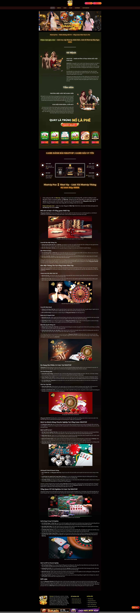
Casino (64, 7)
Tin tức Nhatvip (86, 7)
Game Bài (59, 7)
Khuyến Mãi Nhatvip (92, 606)
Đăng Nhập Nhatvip (92, 602)
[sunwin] (55, 610)
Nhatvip (52, 7)
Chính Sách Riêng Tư (76, 602)
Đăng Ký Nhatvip (91, 600)
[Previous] (41, 21)
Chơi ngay (135, 607)
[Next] (99, 21)
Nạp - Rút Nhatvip (92, 604)
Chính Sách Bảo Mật (76, 600)
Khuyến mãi (77, 7)
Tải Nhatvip (90, 598)
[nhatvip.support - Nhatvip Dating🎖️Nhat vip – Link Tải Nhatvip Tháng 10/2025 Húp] (70, 3)
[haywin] (84, 610)
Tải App (70, 7)
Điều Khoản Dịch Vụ (76, 599)
